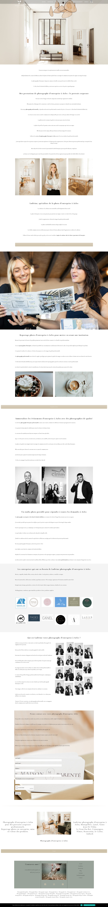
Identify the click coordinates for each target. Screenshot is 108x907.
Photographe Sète (63, 892)
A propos (81, 873)
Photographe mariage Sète (28, 895)
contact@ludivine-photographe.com (32, 869)
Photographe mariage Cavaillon (79, 895)
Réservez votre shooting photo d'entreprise (54, 244)
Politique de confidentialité (89, 905)
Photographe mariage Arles (66, 895)
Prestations (80, 868)
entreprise (57, 841)
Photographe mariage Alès (53, 895)
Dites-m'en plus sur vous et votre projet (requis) (25, 778)
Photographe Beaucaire (33, 893)
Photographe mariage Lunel (41, 895)
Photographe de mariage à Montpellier (47, 893)
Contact (54, 851)
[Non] (106, 905)
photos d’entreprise (66, 109)
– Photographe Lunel (71, 892)
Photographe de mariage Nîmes (62, 893)
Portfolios (80, 866)
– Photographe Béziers (53, 892)
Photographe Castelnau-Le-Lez (83, 892)
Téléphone (17, 768)
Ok (81, 905)
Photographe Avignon (43, 892)
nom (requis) (18, 758)
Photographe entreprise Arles (66, 897)
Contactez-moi (32, 864)
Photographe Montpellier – (23, 892)
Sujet (16, 773)
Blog (81, 870)
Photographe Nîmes (33, 892)
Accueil (80, 863)
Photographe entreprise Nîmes (52, 897)
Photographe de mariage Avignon (77, 893)
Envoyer (18, 793)
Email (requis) (18, 763)
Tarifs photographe (80, 875)
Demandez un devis (54, 406)
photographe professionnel (45, 235)
